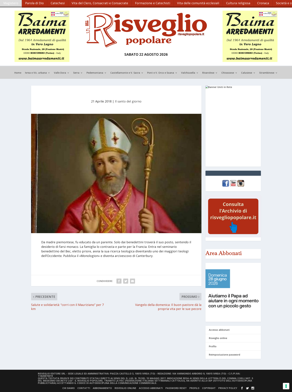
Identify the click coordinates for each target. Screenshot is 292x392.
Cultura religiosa (238, 3)
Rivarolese (208, 73)
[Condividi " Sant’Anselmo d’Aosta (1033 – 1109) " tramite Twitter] (125, 281)
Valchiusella (188, 73)
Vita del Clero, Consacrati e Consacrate (100, 3)
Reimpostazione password (224, 354)
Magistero (10, 3)
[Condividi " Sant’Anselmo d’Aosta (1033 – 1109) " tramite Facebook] (119, 281)
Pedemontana (95, 73)
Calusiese (246, 73)
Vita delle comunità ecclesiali (198, 3)
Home (17, 73)
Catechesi (58, 3)
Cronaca (263, 3)
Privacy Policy (227, 388)
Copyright (209, 388)
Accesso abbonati (219, 329)
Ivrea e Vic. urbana (36, 73)
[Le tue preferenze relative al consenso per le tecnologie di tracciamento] (286, 386)
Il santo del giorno (128, 101)
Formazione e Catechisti (152, 3)
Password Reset (176, 388)
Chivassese (227, 73)
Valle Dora (60, 73)
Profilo (212, 346)
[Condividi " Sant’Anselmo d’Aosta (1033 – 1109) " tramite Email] (132, 281)
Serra (76, 73)
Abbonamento (102, 388)
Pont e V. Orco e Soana (160, 73)
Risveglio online (218, 338)
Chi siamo (68, 388)
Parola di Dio (34, 3)
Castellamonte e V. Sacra (125, 73)
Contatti (83, 388)
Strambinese (266, 73)
